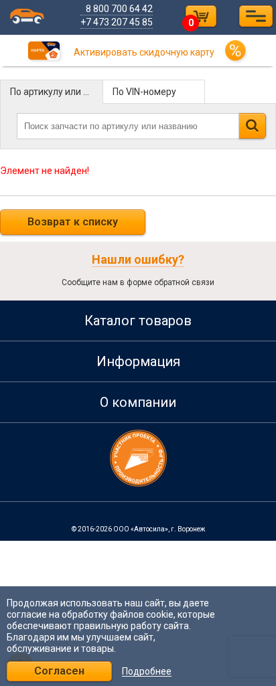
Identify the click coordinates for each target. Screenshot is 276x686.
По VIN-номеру (144, 91)
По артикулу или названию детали (56, 91)
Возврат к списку (72, 222)
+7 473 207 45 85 (116, 22)
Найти (252, 126)
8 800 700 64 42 (119, 8)
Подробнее (146, 672)
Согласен (59, 671)
